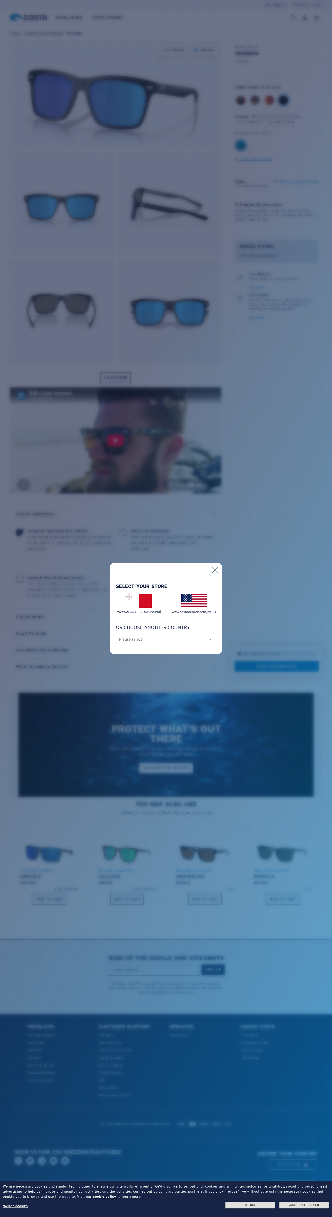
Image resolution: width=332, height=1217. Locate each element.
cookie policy (104, 1197)
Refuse (250, 1205)
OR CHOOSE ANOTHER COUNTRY (153, 627)
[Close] (215, 570)
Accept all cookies (304, 1205)
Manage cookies (15, 1206)
